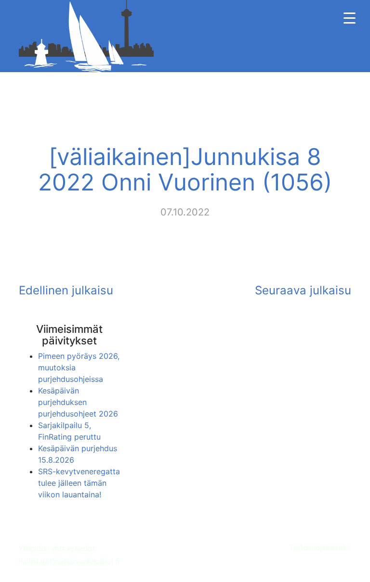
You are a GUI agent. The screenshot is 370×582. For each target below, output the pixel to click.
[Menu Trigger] (349, 18)
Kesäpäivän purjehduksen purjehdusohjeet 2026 (78, 402)
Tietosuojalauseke (320, 547)
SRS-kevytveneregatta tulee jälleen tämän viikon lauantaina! (79, 483)
